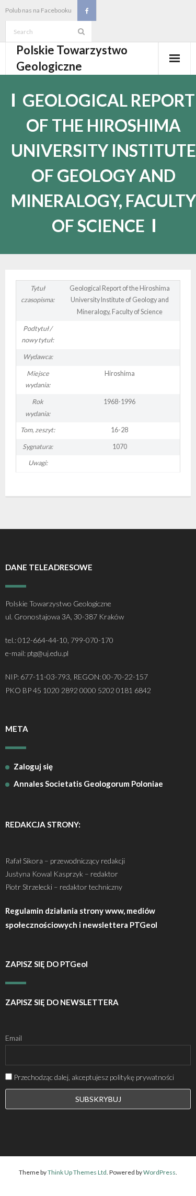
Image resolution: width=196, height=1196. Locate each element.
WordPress (159, 1172)
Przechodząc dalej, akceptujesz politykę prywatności (93, 1077)
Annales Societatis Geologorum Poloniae (88, 783)
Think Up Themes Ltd (77, 1172)
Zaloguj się (33, 766)
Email (13, 1037)
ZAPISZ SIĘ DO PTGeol (46, 964)
